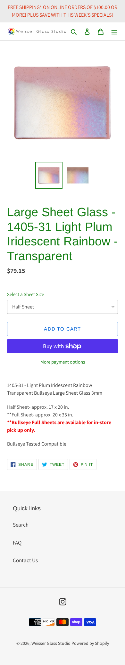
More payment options (62, 362)
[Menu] (114, 31)
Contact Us (25, 560)
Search (21, 524)
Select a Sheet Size (25, 294)
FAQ (17, 542)
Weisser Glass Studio (51, 643)
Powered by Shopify (90, 643)
